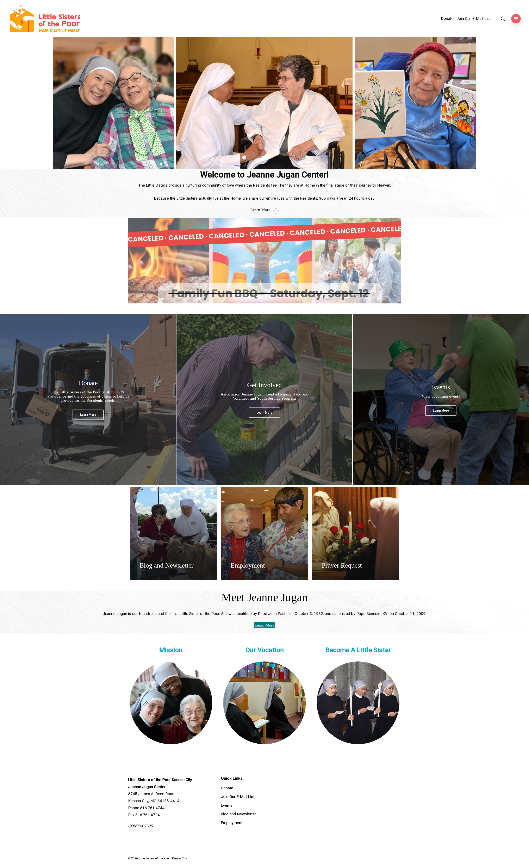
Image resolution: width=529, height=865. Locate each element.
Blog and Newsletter (238, 814)
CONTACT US (140, 826)
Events (226, 805)
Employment (231, 823)
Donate (447, 18)
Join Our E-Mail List (473, 18)
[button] (516, 19)
